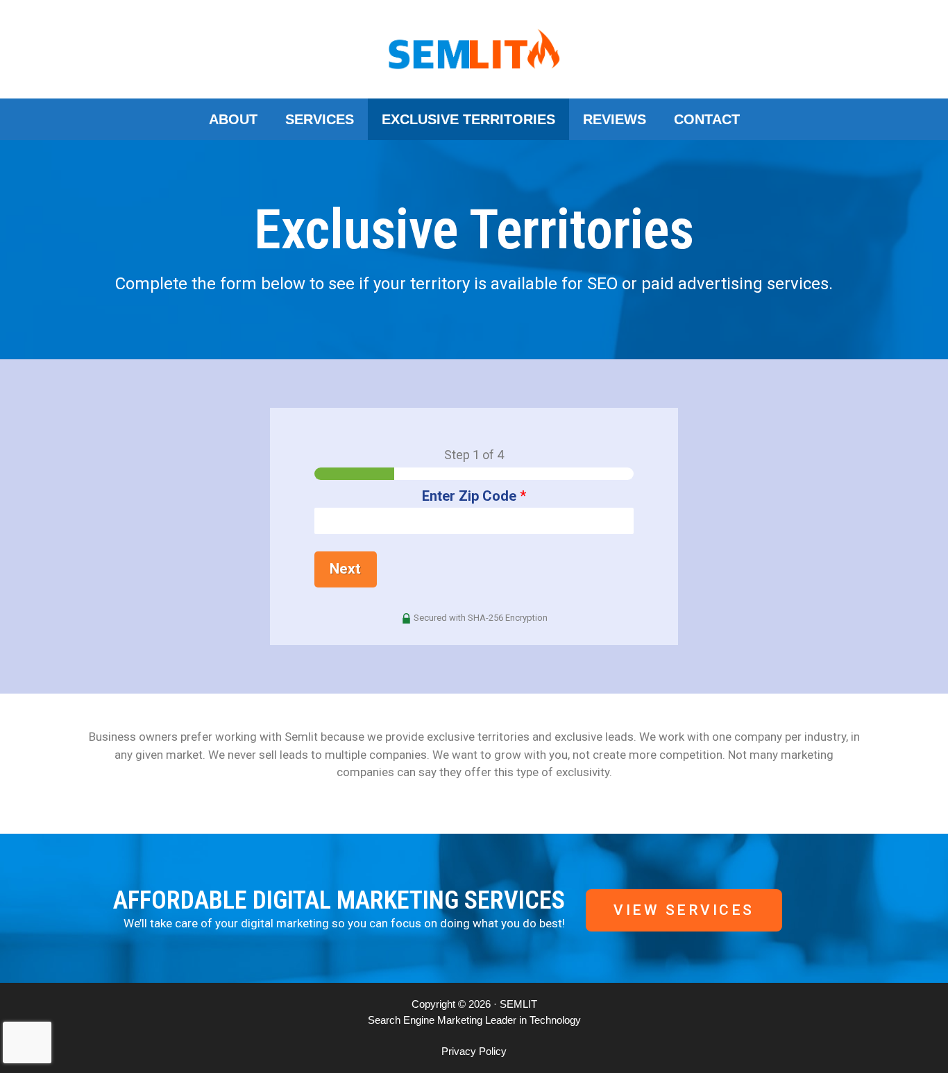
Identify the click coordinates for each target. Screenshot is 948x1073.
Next (345, 568)
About (233, 119)
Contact (707, 119)
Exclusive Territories (468, 119)
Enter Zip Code (474, 496)
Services (319, 119)
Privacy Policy (474, 1051)
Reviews (614, 119)
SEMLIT (518, 1004)
